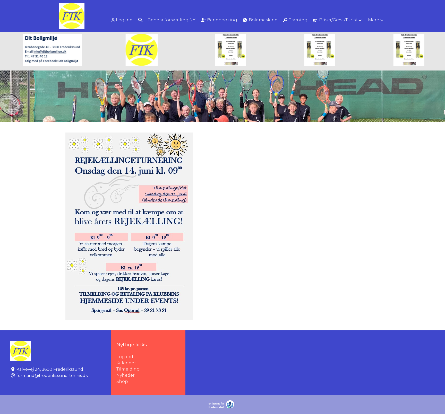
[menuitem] (122, 19)
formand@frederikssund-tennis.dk (52, 375)
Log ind (124, 19)
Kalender (126, 362)
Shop (122, 381)
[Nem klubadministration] (223, 407)
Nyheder (125, 375)
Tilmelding (128, 369)
